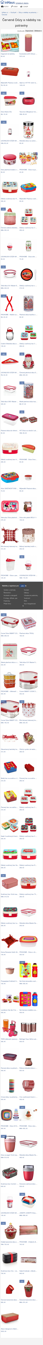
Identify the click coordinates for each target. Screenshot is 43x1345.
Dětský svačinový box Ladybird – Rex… (14, 923)
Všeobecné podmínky (31, 595)
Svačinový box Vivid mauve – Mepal (12, 894)
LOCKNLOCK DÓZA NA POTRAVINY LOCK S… (17, 141)
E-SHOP (25, 6)
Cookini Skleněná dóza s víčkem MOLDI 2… (15, 344)
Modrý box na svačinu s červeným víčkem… (15, 778)
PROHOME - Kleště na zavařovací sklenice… (15, 315)
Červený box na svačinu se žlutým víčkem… (15, 807)
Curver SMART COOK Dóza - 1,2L (30, 691)
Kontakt (26, 590)
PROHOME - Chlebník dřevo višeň (30, 1242)
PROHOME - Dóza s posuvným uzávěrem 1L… (16, 575)
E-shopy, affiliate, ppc (10, 598)
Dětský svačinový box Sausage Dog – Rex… (15, 865)
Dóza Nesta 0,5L (6, 112)
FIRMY (15, 6)
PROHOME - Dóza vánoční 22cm (30, 1126)
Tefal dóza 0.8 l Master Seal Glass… (31, 662)
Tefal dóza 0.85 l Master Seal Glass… (13, 401)
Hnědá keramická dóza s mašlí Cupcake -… (15, 1242)
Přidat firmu (7, 604)
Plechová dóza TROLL (26, 633)
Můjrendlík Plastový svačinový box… (13, 83)
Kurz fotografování (30, 604)
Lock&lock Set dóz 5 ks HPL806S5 (12, 1010)
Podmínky (7, 601)
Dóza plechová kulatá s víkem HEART (13, 170)
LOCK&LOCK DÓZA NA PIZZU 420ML (13, 372)
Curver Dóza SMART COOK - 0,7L (12, 720)
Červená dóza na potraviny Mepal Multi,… (14, 1068)
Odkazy (26, 593)
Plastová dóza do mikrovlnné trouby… (13, 430)
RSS (25, 601)
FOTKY (6, 6)
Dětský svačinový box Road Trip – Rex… (14, 199)
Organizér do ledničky (8, 54)
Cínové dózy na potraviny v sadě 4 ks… (14, 1097)
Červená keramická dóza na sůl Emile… (14, 1300)
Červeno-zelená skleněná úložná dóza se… (15, 228)
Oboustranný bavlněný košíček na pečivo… (15, 749)
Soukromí (27, 598)
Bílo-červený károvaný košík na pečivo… (14, 546)
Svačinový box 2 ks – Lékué (10, 1271)
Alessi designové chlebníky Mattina (12, 1329)
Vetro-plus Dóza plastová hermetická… (13, 517)
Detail (16, 56)
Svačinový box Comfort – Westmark (12, 1184)
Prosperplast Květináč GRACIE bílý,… (13, 981)
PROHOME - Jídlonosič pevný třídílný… (14, 691)
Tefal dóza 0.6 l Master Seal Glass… (12, 286)
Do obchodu (8, 56)
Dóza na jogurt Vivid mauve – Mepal (12, 1155)
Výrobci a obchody (10, 590)
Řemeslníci (7, 593)
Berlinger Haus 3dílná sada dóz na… (31, 1039)
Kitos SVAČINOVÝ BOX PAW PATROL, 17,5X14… (17, 488)
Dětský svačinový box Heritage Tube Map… (15, 459)
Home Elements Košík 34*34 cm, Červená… (15, 952)
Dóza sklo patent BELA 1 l (28, 517)
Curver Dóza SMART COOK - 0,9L (12, 633)
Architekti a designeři (10, 595)
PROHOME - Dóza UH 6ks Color (11, 1126)
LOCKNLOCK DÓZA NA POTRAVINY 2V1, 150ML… (18, 257)
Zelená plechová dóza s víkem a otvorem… (15, 662)
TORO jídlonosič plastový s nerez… (12, 1039)
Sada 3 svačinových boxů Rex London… (14, 836)
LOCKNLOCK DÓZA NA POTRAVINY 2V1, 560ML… (18, 1213)
